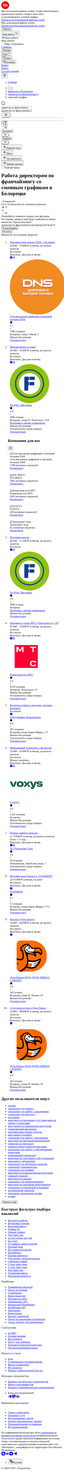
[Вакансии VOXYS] (35, 784)
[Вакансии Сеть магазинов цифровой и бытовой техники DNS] (35, 287)
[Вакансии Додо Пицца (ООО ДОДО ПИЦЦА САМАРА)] (35, 956)
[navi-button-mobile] (4, 75)
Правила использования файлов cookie (23, 25)
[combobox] (16, 107)
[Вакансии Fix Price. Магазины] (35, 384)
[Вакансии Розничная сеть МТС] (35, 656)
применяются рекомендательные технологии (28, 1434)
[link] (6, 58)
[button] (5, 65)
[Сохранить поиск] (4, 123)
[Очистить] (6, 115)
